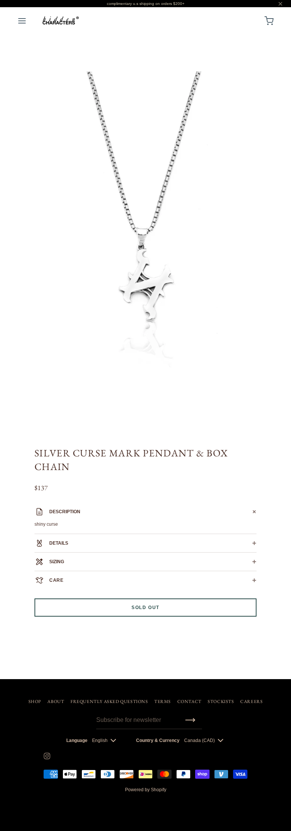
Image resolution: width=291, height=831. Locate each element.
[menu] (22, 21)
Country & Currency (158, 740)
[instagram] (47, 756)
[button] (265, 80)
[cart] (269, 21)
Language (77, 740)
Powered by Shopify (145, 789)
